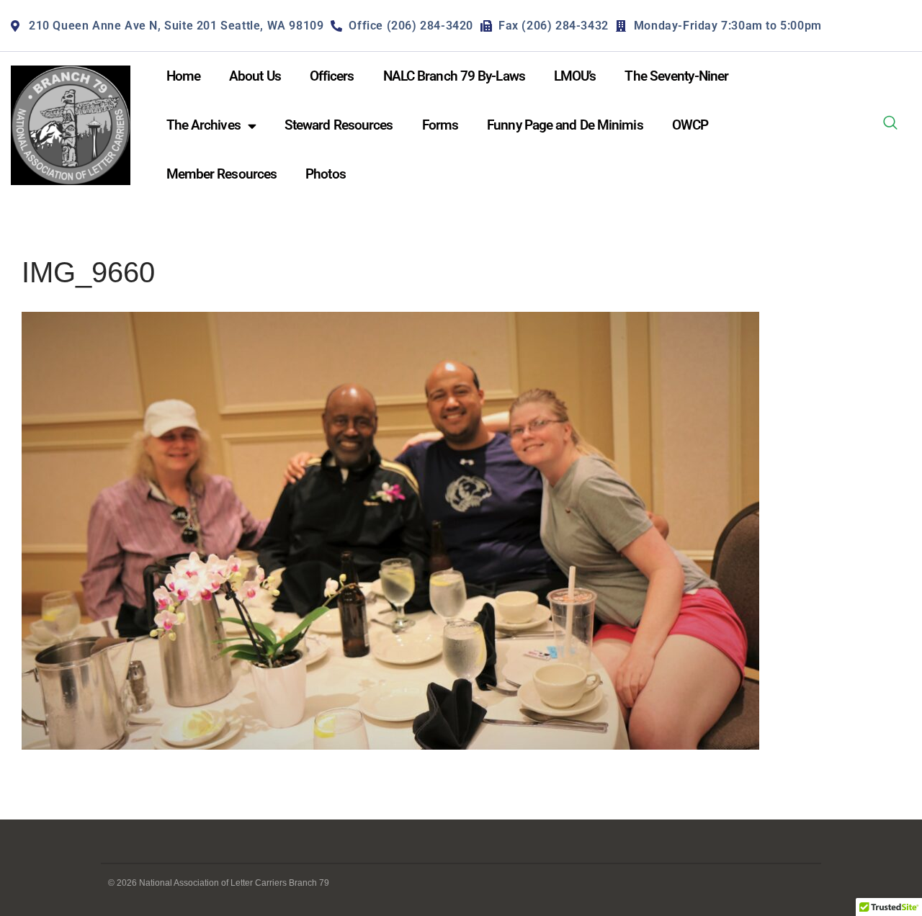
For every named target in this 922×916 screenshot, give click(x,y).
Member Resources (221, 174)
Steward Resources (339, 125)
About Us (255, 76)
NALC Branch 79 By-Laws (454, 76)
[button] (890, 125)
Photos (325, 174)
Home (183, 76)
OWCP (690, 125)
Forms (440, 125)
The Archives (203, 125)
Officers (332, 76)
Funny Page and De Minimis (565, 125)
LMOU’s (575, 76)
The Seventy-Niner (676, 76)
